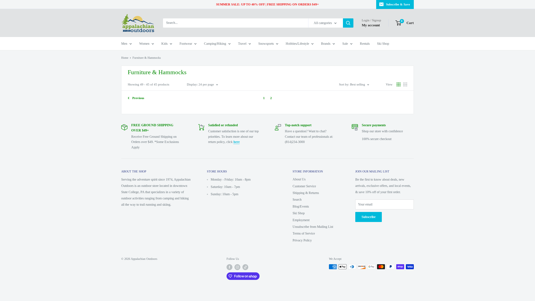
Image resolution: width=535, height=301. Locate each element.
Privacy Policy (302, 240)
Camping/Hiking (215, 43)
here (236, 142)
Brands (325, 43)
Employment (301, 220)
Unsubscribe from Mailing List (313, 226)
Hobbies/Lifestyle (297, 43)
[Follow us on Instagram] (237, 267)
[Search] (348, 23)
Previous (138, 98)
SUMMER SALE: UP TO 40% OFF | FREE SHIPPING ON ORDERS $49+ (267, 4)
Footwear (186, 43)
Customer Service (304, 186)
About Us (299, 179)
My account (371, 25)
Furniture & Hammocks (146, 57)
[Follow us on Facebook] (229, 267)
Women (144, 43)
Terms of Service (304, 233)
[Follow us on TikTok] (245, 267)
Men (124, 43)
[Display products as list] (405, 84)
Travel (242, 43)
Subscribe (369, 217)
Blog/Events (301, 206)
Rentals (365, 43)
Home (124, 57)
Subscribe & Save (398, 4)
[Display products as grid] (398, 84)
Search (297, 199)
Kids (164, 43)
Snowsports (266, 43)
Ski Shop (383, 43)
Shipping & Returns (306, 193)
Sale (345, 43)
